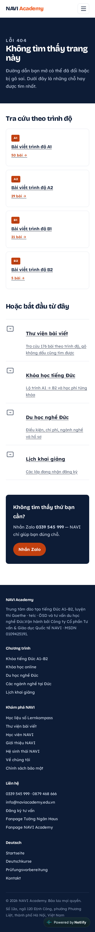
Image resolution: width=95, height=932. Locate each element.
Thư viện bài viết (21, 726)
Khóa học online (21, 666)
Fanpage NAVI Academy (29, 827)
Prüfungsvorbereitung (27, 869)
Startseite (15, 853)
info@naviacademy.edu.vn (30, 802)
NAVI (25, 8)
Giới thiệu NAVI (20, 742)
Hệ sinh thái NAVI (23, 751)
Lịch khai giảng (20, 692)
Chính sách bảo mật (24, 768)
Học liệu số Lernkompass (29, 717)
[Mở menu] (83, 8)
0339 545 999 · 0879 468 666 (31, 793)
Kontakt (13, 878)
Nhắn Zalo (29, 549)
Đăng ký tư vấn (20, 810)
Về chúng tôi (18, 759)
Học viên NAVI (20, 734)
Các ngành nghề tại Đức (28, 683)
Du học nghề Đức (22, 675)
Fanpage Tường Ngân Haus (32, 818)
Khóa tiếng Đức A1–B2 (27, 658)
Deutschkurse (19, 861)
